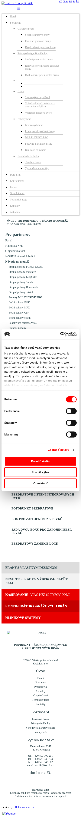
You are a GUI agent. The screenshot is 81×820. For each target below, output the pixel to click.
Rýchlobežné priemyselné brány (42, 75)
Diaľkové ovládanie (35, 150)
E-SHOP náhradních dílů (20, 256)
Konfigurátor (17, 181)
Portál (8, 240)
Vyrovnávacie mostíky (37, 168)
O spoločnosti (17, 193)
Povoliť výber (40, 472)
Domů (40, 678)
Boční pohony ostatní (20, 317)
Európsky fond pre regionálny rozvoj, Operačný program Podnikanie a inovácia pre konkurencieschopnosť (40, 793)
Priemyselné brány (40, 723)
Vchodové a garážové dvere (40, 727)
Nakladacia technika (28, 156)
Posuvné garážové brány (38, 41)
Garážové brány (26, 28)
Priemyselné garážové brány (32, 53)
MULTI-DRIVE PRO (36, 137)
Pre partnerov (17, 234)
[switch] (71, 411)
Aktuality (15, 212)
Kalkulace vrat (14, 245)
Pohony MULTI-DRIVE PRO (25, 297)
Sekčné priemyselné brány (39, 59)
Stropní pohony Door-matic (23, 287)
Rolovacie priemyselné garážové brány (42, 67)
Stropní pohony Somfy (21, 282)
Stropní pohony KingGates (23, 276)
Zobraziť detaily (58, 449)
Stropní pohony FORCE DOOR (26, 266)
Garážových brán (34, 125)
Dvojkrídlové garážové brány (40, 47)
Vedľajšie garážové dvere (38, 112)
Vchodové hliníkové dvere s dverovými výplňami (40, 105)
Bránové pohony (17, 327)
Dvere (21, 91)
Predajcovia (40, 686)
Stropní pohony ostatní (21, 292)
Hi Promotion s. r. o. (25, 807)
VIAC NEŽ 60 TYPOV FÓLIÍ (37, 595)
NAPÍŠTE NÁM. (37, 581)
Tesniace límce (33, 162)
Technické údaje (18, 199)
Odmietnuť (40, 483)
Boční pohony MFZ (19, 307)
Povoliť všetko (40, 461)
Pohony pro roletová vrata (23, 322)
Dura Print (15, 174)
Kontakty (15, 205)
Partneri (14, 187)
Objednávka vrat (15, 251)
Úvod (13, 16)
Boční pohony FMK (19, 302)
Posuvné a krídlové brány (38, 143)
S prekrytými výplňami (37, 97)
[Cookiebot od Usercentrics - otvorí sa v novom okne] (60, 334)
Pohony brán (24, 119)
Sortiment (15, 22)
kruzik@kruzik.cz (44, 765)
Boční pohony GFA (19, 312)
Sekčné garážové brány (37, 34)
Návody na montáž (17, 261)
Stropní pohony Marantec (22, 271)
